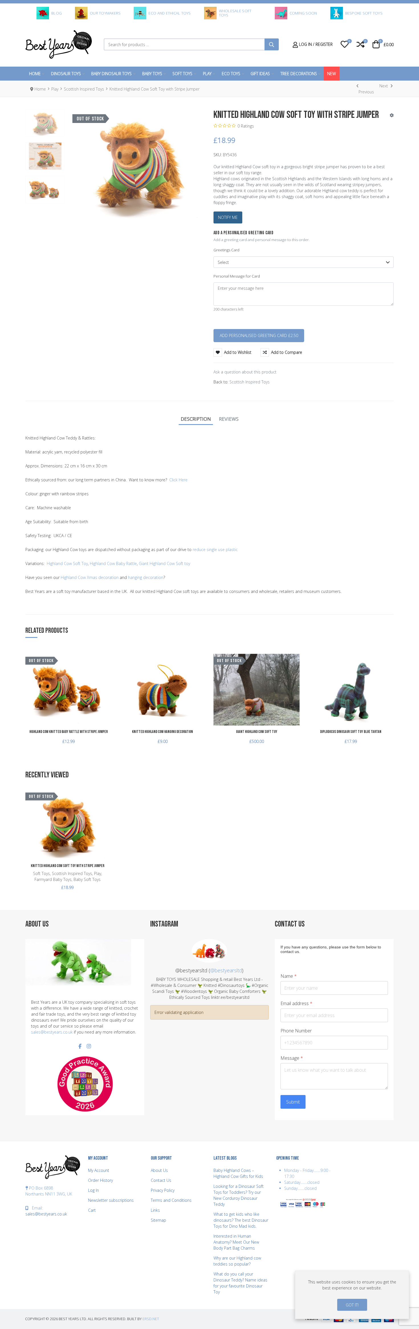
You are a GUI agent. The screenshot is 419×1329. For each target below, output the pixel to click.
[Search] (272, 44)
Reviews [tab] (229, 419)
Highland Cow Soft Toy (67, 563)
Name (288, 976)
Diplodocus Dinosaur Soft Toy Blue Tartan (350, 731)
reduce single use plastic (215, 549)
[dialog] (352, 1295)
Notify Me (228, 217)
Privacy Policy (162, 1190)
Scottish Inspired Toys (249, 382)
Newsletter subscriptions (111, 1200)
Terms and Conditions (171, 1200)
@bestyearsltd (226, 970)
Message (291, 1058)
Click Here (178, 479)
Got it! (352, 1305)
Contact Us (161, 1180)
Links (155, 1210)
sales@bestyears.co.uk (52, 1032)
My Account (98, 1170)
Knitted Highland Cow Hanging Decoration (162, 731)
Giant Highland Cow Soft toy (164, 563)
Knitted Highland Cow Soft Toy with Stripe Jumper (67, 865)
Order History (100, 1180)
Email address (296, 1003)
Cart (92, 1210)
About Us (159, 1170)
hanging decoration (145, 577)
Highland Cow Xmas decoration (90, 577)
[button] (345, 44)
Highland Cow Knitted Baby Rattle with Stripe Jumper (68, 731)
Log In (93, 1190)
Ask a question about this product (244, 372)
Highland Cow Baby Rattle (113, 563)
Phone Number (296, 1031)
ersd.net (151, 1318)
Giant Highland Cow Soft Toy (256, 731)
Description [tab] (196, 419)
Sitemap (158, 1220)
